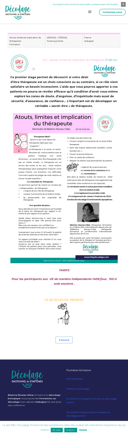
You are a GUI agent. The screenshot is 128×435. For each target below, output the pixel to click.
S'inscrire (64, 340)
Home (83, 429)
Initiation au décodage (77, 388)
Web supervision (74, 378)
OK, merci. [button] (57, 430)
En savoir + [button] (70, 430)
